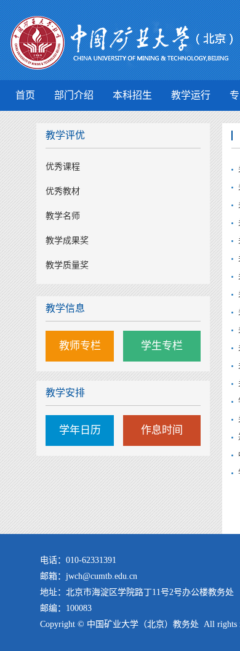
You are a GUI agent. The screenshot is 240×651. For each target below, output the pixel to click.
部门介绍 (74, 95)
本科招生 (132, 95)
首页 (25, 95)
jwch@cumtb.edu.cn (101, 576)
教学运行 (190, 95)
